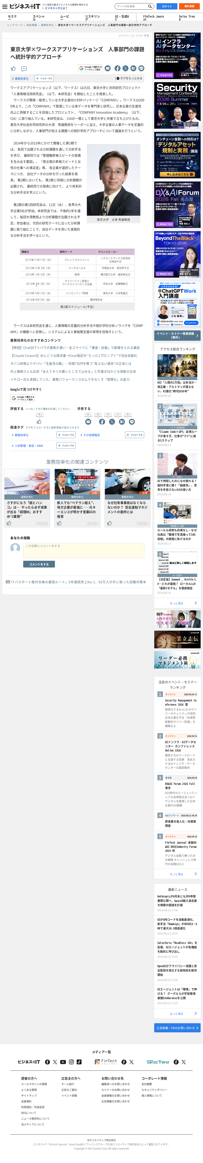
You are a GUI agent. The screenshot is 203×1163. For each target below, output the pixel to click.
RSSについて (28, 1113)
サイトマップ (29, 1095)
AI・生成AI (122, 17)
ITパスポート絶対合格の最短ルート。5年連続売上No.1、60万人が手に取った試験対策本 (78, 581)
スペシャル (39, 17)
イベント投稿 (69, 1095)
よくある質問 (29, 1090)
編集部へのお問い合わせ (116, 1084)
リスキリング (92, 17)
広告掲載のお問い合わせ (116, 1101)
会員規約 (26, 1101)
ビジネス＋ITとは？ (56, 8)
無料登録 (189, 6)
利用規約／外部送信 (32, 1107)
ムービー (64, 17)
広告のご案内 (69, 1090)
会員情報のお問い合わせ (116, 1095)
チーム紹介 (67, 1084)
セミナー (12, 17)
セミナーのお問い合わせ (116, 1090)
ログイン (167, 6)
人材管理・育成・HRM (29, 446)
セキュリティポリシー (154, 1090)
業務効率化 (22, 78)
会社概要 (147, 1084)
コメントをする (39, 564)
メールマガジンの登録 (34, 1084)
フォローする (46, 78)
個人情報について (152, 1095)
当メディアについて (32, 1124)
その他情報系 (91, 435)
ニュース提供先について (35, 1118)
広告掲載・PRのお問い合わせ (176, 1028)
